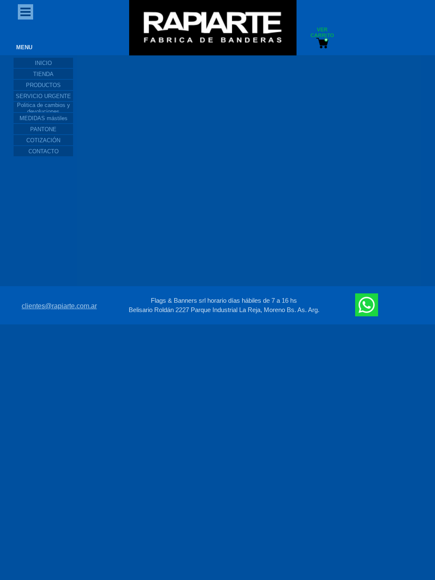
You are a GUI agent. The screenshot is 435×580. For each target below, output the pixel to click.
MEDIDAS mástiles (44, 118)
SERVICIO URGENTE (43, 96)
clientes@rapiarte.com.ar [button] (59, 306)
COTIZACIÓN (43, 140)
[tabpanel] (224, 305)
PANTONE (43, 129)
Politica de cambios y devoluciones (43, 108)
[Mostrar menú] (25, 12)
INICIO (43, 63)
